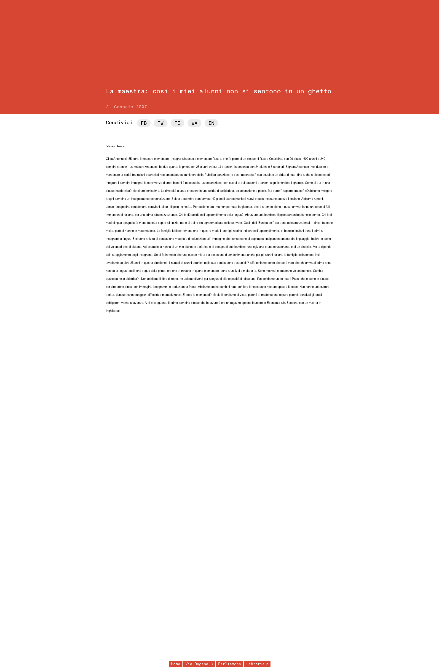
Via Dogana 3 (199, 664)
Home (175, 664)
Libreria (255, 664)
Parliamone (229, 664)
